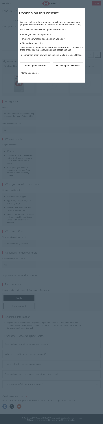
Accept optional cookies (35, 65)
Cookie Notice (74, 55)
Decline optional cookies (68, 65)
